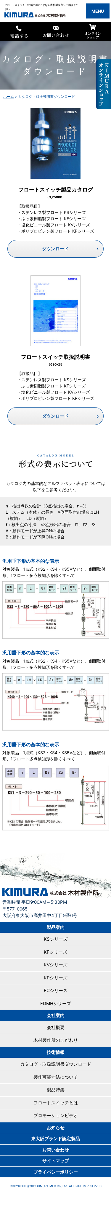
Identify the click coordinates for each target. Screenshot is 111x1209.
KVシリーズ (55, 965)
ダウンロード (55, 248)
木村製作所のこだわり (55, 1040)
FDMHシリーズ (55, 1003)
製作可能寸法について (55, 1077)
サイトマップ (55, 1160)
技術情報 (56, 1052)
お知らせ (56, 1127)
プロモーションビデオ (55, 1115)
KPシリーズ (55, 978)
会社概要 (56, 1027)
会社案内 (56, 1015)
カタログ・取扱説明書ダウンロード (55, 1064)
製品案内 (56, 927)
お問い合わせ (55, 1150)
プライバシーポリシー (55, 1172)
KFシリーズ (55, 952)
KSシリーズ (55, 939)
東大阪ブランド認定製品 (55, 1138)
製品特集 (56, 1090)
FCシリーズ (55, 990)
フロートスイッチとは (55, 1103)
